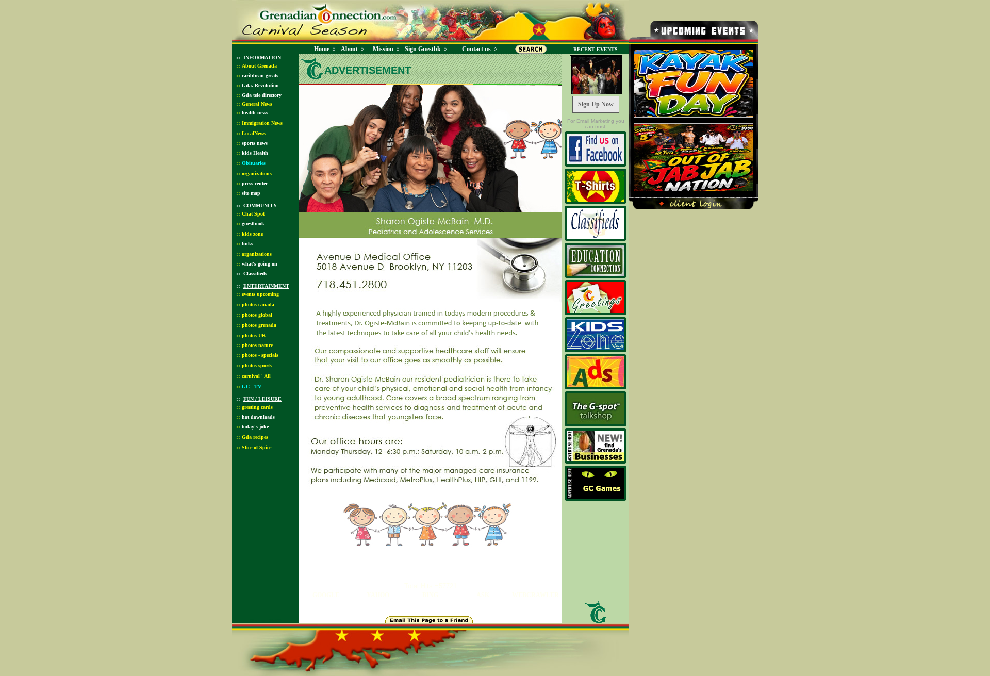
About (349, 49)
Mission (383, 49)
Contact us (476, 49)
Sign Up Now (596, 104)
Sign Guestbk (425, 49)
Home (321, 49)
